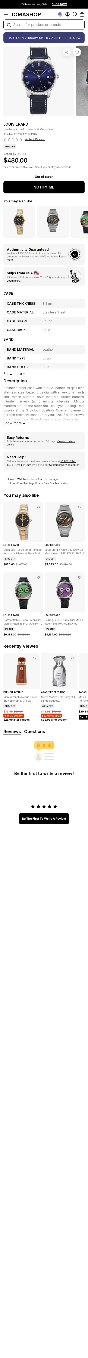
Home (10, 479)
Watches (22, 479)
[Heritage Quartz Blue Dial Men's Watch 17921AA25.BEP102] (77, 52)
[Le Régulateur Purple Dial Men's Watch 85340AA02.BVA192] (79, 577)
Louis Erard (37, 479)
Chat (28, 464)
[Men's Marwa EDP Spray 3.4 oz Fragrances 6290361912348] (72, 658)
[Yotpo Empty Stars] (13, 139)
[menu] (6, 14)
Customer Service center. (64, 464)
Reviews (12, 731)
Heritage (53, 479)
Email (18, 464)
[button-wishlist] (74, 14)
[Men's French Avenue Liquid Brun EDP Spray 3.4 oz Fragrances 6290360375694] (35, 658)
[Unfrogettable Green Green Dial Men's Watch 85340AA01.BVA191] (38, 577)
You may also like (17, 201)
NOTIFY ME (44, 187)
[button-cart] (82, 14)
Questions (34, 731)
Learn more (13, 280)
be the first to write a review (44, 818)
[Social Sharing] (67, 52)
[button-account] (67, 14)
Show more (12, 423)
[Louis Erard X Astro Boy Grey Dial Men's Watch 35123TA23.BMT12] (79, 507)
